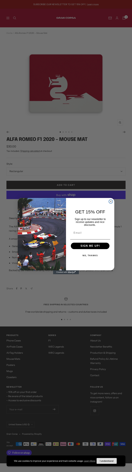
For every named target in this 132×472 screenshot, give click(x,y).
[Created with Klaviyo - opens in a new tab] (66, 272)
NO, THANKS (90, 255)
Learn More (89, 460)
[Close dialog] (111, 201)
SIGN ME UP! (90, 245)
